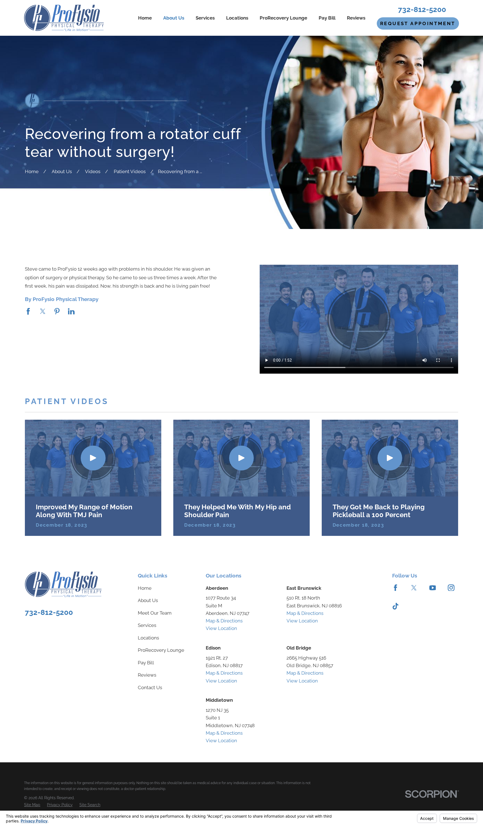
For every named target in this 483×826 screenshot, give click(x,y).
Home (144, 588)
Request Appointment (418, 23)
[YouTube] (432, 587)
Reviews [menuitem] (356, 18)
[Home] (63, 18)
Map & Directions (224, 621)
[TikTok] (395, 606)
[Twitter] (414, 587)
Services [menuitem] (205, 18)
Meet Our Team (155, 613)
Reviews (147, 675)
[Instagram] (451, 587)
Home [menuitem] (145, 18)
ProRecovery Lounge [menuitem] (283, 18)
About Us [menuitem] (173, 18)
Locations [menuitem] (237, 18)
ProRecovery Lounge (161, 650)
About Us (148, 600)
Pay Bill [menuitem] (327, 18)
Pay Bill (146, 662)
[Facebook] (395, 587)
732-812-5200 (422, 9)
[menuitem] (32, 805)
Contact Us (150, 687)
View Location (221, 628)
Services (147, 625)
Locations (148, 638)
